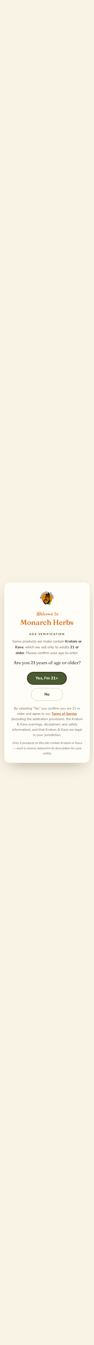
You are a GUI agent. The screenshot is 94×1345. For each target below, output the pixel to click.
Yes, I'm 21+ (47, 678)
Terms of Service (64, 713)
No (46, 694)
